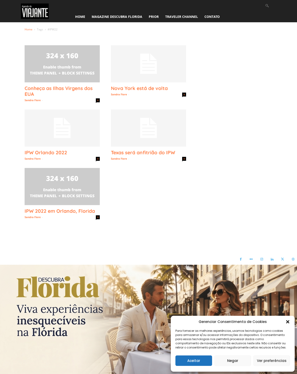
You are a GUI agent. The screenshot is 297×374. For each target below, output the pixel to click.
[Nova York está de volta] (148, 63)
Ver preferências (272, 360)
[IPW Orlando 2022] (62, 128)
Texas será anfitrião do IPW (143, 152)
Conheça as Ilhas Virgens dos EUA (59, 91)
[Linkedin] (272, 259)
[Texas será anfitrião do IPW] (148, 128)
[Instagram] (262, 259)
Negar (232, 360)
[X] (282, 259)
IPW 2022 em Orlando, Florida (60, 211)
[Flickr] (251, 259)
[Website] (293, 259)
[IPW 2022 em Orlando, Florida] (62, 186)
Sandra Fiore (33, 100)
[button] (287, 321)
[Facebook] (241, 259)
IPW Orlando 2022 (46, 152)
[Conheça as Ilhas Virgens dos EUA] (62, 63)
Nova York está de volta (139, 88)
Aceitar (193, 360)
